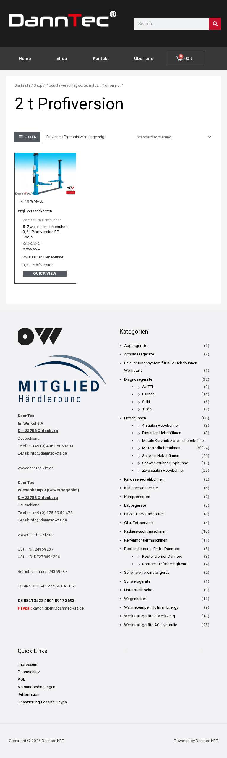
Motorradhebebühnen (161, 447)
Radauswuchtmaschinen (145, 531)
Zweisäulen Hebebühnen (163, 470)
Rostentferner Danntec (162, 556)
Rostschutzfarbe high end (164, 563)
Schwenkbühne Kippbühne (165, 462)
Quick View (44, 273)
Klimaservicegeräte (141, 487)
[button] (126, 650)
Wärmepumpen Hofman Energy (151, 607)
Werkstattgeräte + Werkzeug (149, 615)
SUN (146, 401)
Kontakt (101, 58)
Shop (61, 58)
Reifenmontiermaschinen (145, 540)
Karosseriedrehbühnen (144, 479)
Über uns (143, 58)
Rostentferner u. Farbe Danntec (151, 548)
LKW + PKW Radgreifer (144, 513)
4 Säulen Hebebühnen (161, 425)
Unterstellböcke (138, 589)
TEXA (147, 409)
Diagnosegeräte (138, 379)
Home (25, 58)
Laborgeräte (135, 505)
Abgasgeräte (135, 345)
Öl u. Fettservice (138, 522)
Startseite (22, 85)
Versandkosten (39, 211)
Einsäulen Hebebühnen (161, 432)
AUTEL (148, 386)
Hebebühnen (135, 418)
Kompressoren (137, 496)
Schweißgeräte (137, 581)
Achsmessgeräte (139, 354)
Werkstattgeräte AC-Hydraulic (150, 624)
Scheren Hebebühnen (160, 455)
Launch (148, 394)
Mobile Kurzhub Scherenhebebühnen (174, 440)
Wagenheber (135, 598)
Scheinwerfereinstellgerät (146, 572)
